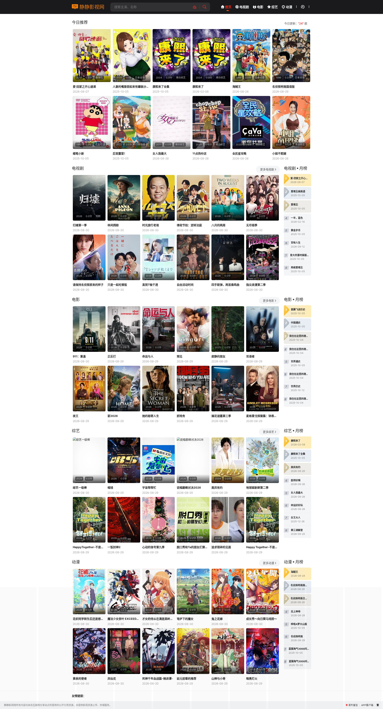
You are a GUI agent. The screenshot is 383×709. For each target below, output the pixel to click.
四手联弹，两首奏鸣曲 (225, 284)
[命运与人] (158, 329)
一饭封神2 (114, 547)
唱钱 (110, 487)
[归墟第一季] (89, 198)
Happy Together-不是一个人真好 (262, 547)
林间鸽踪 (113, 225)
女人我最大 (160, 153)
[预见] (193, 329)
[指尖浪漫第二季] (262, 257)
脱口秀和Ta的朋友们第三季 (193, 547)
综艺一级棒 (80, 487)
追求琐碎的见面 (221, 547)
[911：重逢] (89, 329)
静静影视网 (91, 7)
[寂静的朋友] (227, 329)
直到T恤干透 (150, 284)
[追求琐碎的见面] (227, 520)
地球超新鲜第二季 (257, 487)
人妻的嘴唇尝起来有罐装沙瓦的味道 (132, 86)
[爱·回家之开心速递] (92, 55)
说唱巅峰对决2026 (189, 487)
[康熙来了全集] (172, 55)
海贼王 (236, 86)
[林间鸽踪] (124, 198)
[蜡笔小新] (92, 122)
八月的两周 (218, 225)
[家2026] (124, 388)
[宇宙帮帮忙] (158, 460)
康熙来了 (198, 86)
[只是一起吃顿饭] (124, 257)
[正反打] (124, 329)
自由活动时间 (185, 284)
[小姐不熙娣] (291, 122)
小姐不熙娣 (279, 153)
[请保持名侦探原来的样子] (89, 257)
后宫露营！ (120, 153)
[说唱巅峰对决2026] (193, 460)
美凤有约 (217, 487)
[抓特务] (193, 388)
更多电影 (268, 300)
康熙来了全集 (161, 86)
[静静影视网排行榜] (197, 7)
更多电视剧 (267, 169)
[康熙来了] (211, 55)
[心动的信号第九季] (158, 520)
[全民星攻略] (251, 122)
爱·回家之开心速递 (84, 86)
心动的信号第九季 (153, 547)
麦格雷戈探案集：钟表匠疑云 (262, 416)
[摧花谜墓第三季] (227, 388)
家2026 (113, 416)
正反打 (112, 356)
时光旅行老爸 (150, 225)
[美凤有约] (227, 460)
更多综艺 (268, 431)
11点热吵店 (199, 153)
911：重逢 (79, 356)
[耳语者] (262, 329)
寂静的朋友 (218, 356)
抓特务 (181, 416)
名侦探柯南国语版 (283, 86)
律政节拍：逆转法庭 (189, 225)
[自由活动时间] (193, 257)
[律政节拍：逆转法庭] (193, 198)
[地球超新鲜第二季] (262, 460)
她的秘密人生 (150, 416)
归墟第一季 (80, 225)
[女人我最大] (172, 122)
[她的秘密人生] (158, 388)
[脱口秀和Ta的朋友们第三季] (193, 520)
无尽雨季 (251, 225)
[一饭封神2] (124, 520)
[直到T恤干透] (158, 257)
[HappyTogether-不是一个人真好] (89, 520)
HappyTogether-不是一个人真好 (89, 547)
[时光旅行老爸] (158, 198)
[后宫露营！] (132, 122)
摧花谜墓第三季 (221, 416)
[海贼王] (251, 55)
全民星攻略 (239, 153)
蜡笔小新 (78, 153)
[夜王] (89, 388)
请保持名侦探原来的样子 (88, 284)
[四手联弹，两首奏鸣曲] (227, 257)
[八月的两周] (227, 198)
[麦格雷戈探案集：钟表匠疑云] (262, 388)
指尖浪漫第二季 (256, 284)
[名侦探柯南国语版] (291, 55)
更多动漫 (268, 563)
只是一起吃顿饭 (117, 284)
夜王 (75, 416)
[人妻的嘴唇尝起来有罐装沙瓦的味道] (132, 55)
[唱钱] (124, 460)
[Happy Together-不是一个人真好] (262, 520)
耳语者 (250, 356)
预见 (179, 356)
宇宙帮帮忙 (149, 487)
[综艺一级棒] (89, 460)
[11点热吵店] (211, 122)
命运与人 (147, 356)
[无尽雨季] (262, 198)
